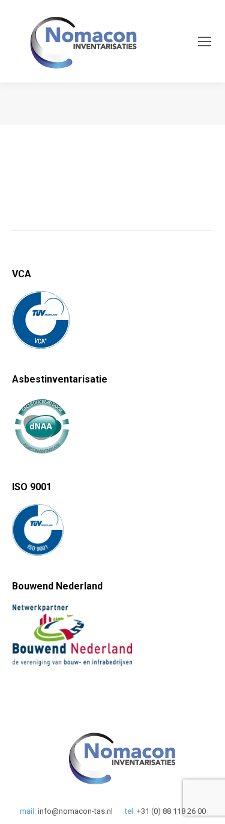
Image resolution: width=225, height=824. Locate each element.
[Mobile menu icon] (204, 41)
